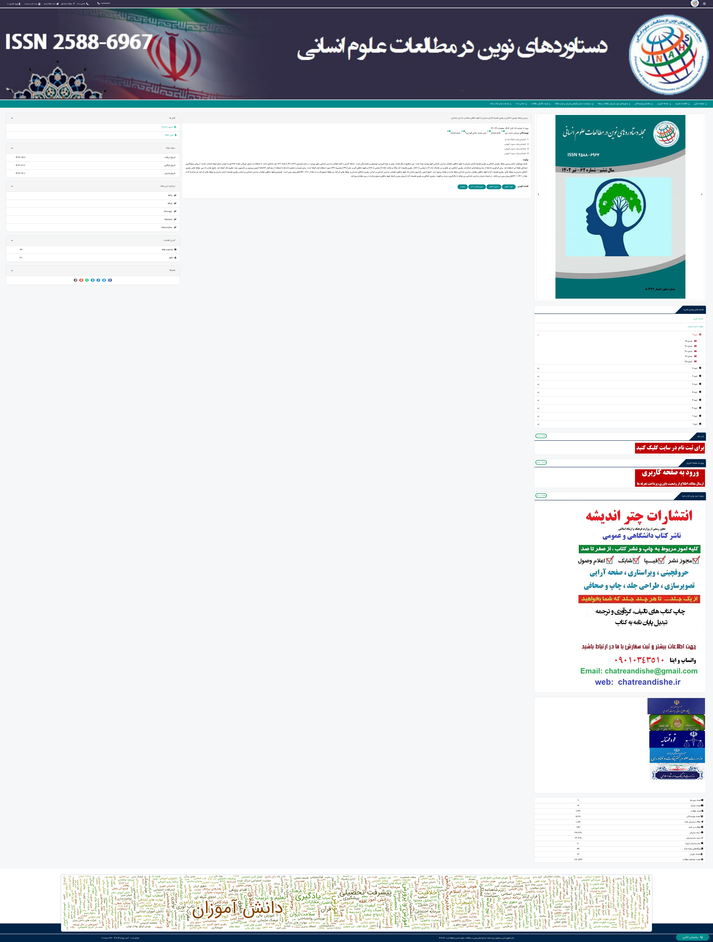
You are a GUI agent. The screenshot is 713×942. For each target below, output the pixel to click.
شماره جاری (698, 318)
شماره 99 (688, 341)
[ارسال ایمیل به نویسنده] (504, 131)
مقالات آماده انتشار (695, 326)
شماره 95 (688, 361)
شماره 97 (688, 351)
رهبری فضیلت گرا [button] (477, 186)
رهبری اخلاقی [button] (494, 186)
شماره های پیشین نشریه (693, 309)
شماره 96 (688, 356)
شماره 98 (688, 346)
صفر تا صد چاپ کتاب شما (693, 496)
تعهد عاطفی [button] (508, 186)
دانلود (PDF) (167, 127)
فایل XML (169, 135)
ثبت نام (701, 436)
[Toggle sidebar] (704, 3)
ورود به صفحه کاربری (695, 463)
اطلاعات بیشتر (541, 436)
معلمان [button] (462, 186)
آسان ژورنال (124, 938)
